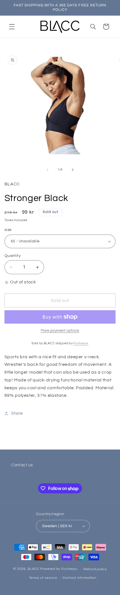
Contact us (22, 465)
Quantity (12, 256)
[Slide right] (72, 170)
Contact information (80, 577)
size (8, 230)
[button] (11, 26)
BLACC (33, 569)
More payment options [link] (60, 331)
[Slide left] (47, 170)
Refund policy (95, 569)
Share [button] (17, 413)
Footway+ (80, 343)
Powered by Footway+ (59, 569)
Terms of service (43, 577)
